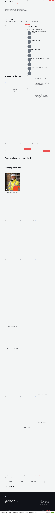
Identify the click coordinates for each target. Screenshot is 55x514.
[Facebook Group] (46, 504)
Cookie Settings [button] (48, 512)
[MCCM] (5, 3)
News (17, 501)
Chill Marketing (47, 510)
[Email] (43, 0)
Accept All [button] (52, 512)
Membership (30, 500)
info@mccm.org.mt (37, 475)
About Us (18, 500)
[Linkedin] (40, 504)
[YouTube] (41, 0)
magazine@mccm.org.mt (29, 475)
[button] (51, 0)
